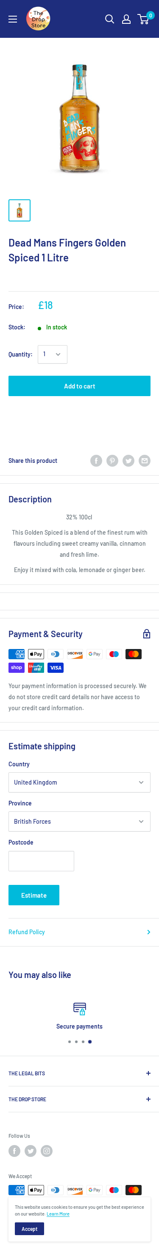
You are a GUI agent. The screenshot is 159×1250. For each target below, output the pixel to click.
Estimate (34, 895)
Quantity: (20, 354)
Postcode (20, 842)
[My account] (126, 19)
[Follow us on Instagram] (47, 1151)
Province (20, 803)
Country (19, 764)
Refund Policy (26, 931)
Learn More (58, 1213)
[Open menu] (12, 19)
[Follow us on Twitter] (30, 1151)
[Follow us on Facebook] (14, 1151)
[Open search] (109, 19)
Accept (29, 1229)
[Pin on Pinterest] (112, 461)
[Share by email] (145, 461)
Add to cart (79, 386)
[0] (143, 19)
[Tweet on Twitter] (128, 461)
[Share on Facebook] (96, 461)
